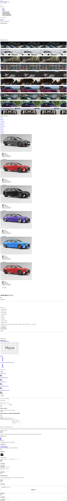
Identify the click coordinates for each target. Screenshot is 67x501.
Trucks (2, 132)
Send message (2, 362)
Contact (6, 446)
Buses (2, 119)
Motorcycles (2, 126)
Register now (7, 1)
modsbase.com (3, 340)
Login (1, 0)
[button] (2, 365)
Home (3, 8)
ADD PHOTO (3, 493)
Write (10, 404)
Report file (7, 341)
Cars (2, 121)
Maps (2, 124)
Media (3, 9)
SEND (2, 480)
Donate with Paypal (11, 362)
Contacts (3, 10)
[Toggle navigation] (5, 2)
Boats (1, 117)
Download (2, 43)
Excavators (2, 122)
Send (1, 431)
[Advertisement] (9, 31)
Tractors (2, 131)
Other (2, 127)
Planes (1, 129)
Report (2, 411)
